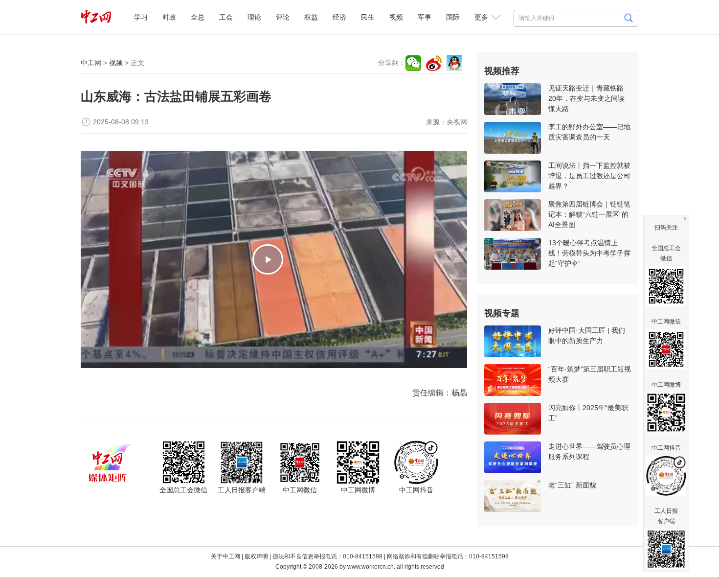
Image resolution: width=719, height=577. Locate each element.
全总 (197, 17)
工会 (226, 17)
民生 (368, 17)
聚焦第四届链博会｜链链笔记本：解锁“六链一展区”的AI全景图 (589, 214)
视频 (396, 17)
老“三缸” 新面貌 (572, 485)
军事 (424, 17)
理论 (254, 17)
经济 (339, 17)
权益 (311, 17)
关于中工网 (225, 556)
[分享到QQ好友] (454, 63)
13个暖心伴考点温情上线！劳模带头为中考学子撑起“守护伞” (589, 253)
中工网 (91, 63)
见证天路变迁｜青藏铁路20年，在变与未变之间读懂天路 (586, 98)
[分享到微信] (413, 63)
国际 (453, 17)
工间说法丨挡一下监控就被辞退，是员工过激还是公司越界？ (589, 176)
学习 (141, 17)
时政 (169, 17)
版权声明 (256, 556)
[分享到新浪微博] (434, 63)
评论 (283, 17)
